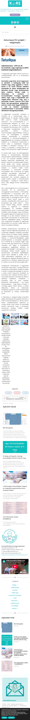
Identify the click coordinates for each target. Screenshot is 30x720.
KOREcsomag (15, 587)
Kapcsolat (14, 600)
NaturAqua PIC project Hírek (15, 46)
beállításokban (4, 715)
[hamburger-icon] (27, 19)
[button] (15, 27)
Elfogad (4, 717)
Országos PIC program (15, 595)
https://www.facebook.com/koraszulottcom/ (14, 555)
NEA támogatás (8, 428)
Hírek (15, 598)
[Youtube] (18, 22)
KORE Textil (15, 593)
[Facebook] (12, 22)
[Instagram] (15, 22)
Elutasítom (11, 717)
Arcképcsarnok (15, 603)
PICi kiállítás (15, 606)
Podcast (14, 608)
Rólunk (14, 585)
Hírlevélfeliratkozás (9, 700)
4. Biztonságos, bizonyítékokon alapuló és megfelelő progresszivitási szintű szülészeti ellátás (15, 488)
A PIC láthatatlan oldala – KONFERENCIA (21, 663)
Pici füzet (15, 590)
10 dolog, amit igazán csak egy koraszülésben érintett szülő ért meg (21, 638)
